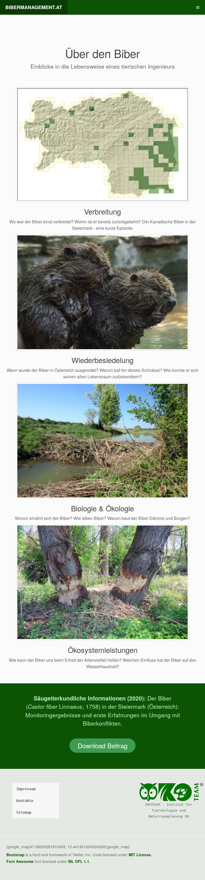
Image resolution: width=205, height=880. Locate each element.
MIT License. (140, 854)
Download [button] (102, 745)
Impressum (26, 789)
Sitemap (23, 812)
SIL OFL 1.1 (78, 861)
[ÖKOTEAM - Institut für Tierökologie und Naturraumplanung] (168, 792)
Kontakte (24, 801)
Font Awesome (20, 861)
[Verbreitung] (102, 144)
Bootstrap (15, 854)
